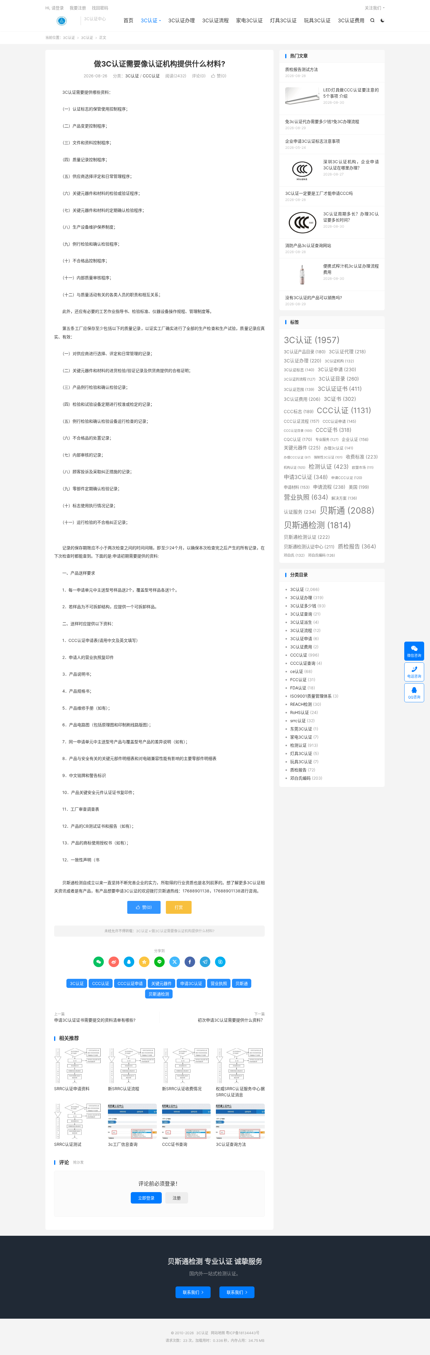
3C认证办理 (181, 20)
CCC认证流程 (301, 421)
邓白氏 (294, 555)
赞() (218, 75)
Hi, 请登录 (54, 7)
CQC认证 (298, 439)
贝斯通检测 (159, 993)
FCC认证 (298, 679)
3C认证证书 (340, 388)
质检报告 (357, 546)
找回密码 (100, 7)
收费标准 (362, 457)
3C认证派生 (301, 622)
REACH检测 (301, 704)
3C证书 (340, 399)
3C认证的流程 (299, 379)
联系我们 (193, 1292)
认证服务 (300, 512)
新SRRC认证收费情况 (182, 1088)
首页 (128, 20)
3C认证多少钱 (303, 605)
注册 (177, 1197)
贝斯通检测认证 (307, 537)
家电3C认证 (249, 20)
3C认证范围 (299, 389)
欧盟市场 (363, 468)
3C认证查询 (301, 613)
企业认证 (355, 439)
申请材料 (297, 487)
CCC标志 (299, 411)
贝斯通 (241, 983)
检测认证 (329, 466)
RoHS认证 (299, 712)
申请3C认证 (191, 983)
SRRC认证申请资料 (72, 1088)
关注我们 (373, 7)
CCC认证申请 (130, 983)
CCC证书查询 (174, 1144)
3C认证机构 (339, 361)
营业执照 (219, 983)
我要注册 (78, 7)
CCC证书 (333, 430)
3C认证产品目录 (305, 351)
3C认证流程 (215, 20)
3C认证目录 (339, 379)
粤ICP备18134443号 (242, 1333)
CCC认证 (151, 75)
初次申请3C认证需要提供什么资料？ (231, 1019)
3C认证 (61, 20)
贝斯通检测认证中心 (309, 547)
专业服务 (326, 439)
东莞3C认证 (301, 728)
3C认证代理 (347, 351)
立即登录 (146, 1197)
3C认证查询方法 (231, 1144)
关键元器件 (161, 983)
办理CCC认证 (297, 457)
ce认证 (296, 671)
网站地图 (218, 1333)
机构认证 (294, 468)
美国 (359, 487)
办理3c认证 (338, 448)
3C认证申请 (337, 369)
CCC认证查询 (302, 663)
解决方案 (344, 498)
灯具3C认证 (283, 20)
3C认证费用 (351, 20)
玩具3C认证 (317, 20)
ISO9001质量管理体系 (311, 695)
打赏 (179, 907)
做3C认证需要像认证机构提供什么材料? (159, 63)
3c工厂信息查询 (122, 1144)
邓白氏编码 (321, 555)
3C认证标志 (299, 369)
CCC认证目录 (298, 431)
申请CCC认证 (346, 477)
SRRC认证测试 (67, 1144)
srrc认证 (298, 720)
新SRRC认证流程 (123, 1088)
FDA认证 (298, 687)
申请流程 (329, 487)
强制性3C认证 (328, 457)
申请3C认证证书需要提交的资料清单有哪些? (94, 1019)
